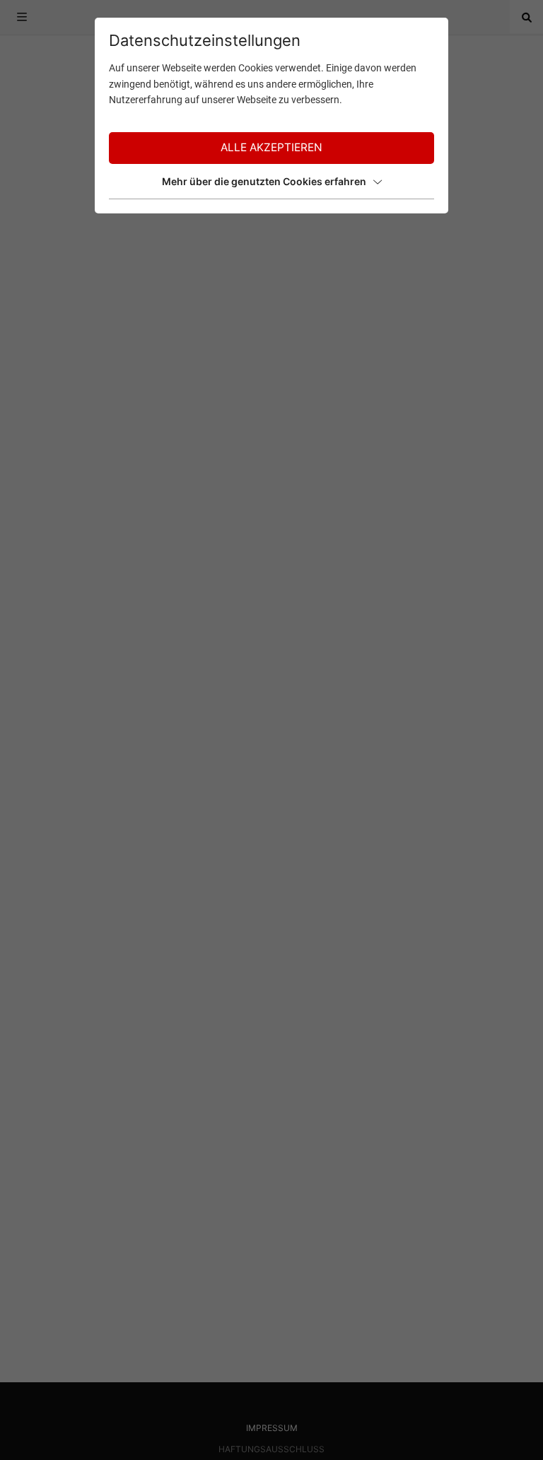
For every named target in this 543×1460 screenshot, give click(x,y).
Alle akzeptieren (271, 147)
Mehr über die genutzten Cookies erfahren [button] (264, 181)
